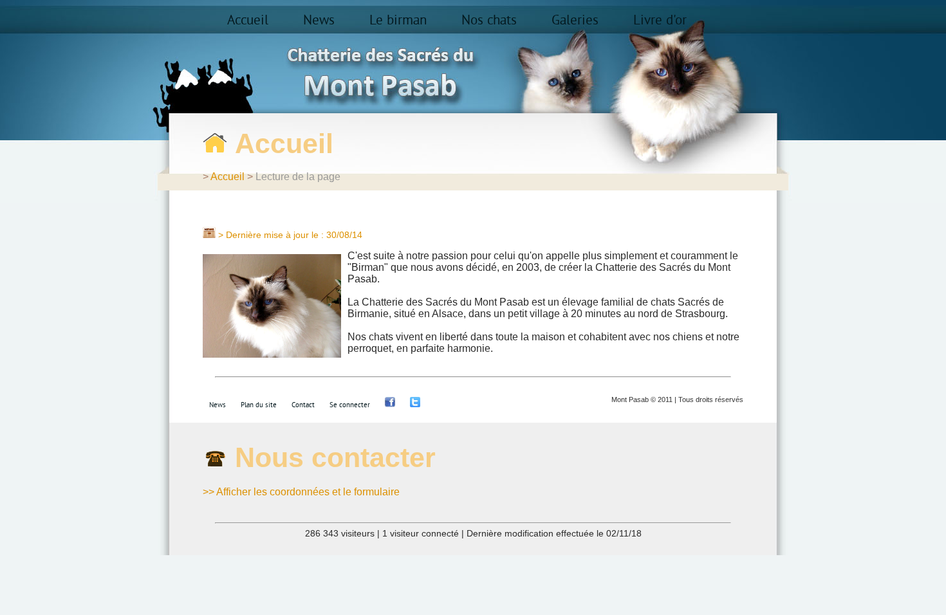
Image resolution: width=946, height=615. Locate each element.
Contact (303, 405)
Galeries (575, 20)
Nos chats (489, 20)
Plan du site (259, 405)
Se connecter (349, 405)
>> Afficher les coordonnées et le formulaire (301, 491)
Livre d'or (660, 20)
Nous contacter (335, 457)
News (319, 20)
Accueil (247, 20)
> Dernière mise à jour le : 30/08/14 (290, 235)
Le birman (398, 20)
